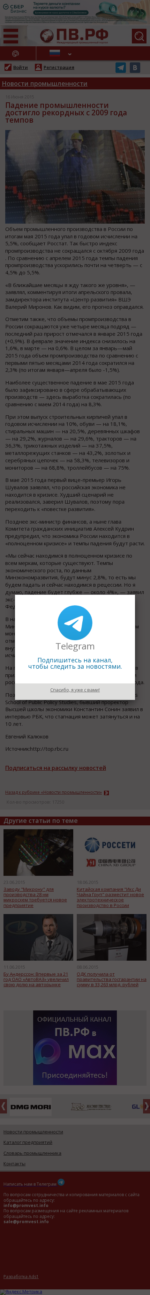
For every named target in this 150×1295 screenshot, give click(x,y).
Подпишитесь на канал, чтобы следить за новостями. (75, 663)
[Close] (135, 594)
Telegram (75, 646)
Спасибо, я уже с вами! (75, 690)
